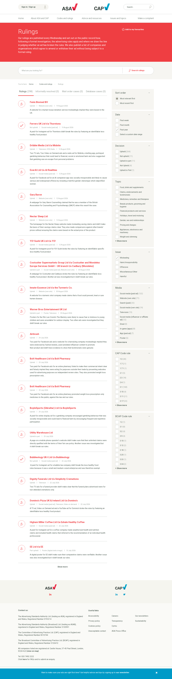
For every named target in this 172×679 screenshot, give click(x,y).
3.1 (123, 387)
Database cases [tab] (96, 91)
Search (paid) (127, 303)
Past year (124, 130)
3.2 (122, 431)
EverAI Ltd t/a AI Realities (43, 170)
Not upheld (126, 156)
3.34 (123, 464)
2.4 (122, 382)
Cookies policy (94, 626)
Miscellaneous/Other (128, 272)
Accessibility (93, 616)
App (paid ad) (127, 333)
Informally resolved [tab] (47, 91)
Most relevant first (127, 98)
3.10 (123, 392)
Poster (124, 338)
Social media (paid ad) (131, 293)
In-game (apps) (127, 329)
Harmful (123, 276)
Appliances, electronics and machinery (131, 231)
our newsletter (122, 672)
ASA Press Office (119, 631)
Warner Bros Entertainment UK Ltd (48, 309)
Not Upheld (126, 165)
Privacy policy (94, 621)
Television (126, 312)
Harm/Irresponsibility (128, 262)
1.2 (122, 422)
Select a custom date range (131, 134)
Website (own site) (129, 298)
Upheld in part (127, 161)
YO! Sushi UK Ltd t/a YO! (43, 241)
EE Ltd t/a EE (36, 546)
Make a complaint (146, 18)
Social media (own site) (131, 307)
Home (21, 18)
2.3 (123, 378)
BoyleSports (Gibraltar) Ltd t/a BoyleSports (53, 408)
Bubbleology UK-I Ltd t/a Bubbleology (49, 457)
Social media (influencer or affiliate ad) (134, 318)
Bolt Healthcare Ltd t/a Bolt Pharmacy (50, 358)
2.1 (122, 373)
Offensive (124, 267)
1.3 (123, 359)
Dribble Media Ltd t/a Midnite (45, 145)
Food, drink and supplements (132, 187)
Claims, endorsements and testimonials (131, 193)
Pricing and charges (128, 225)
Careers (115, 616)
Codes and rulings (65, 18)
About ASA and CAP (40, 18)
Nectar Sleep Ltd (39, 216)
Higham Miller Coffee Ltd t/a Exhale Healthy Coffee (57, 522)
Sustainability (140, 621)
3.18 (123, 450)
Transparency (117, 621)
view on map (32, 651)
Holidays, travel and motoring (132, 216)
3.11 (123, 396)
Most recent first (127, 103)
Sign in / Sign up (28, 7)
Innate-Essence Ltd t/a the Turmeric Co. (51, 287)
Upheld (125, 151)
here (25, 659)
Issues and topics (118, 18)
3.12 (123, 445)
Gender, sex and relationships (132, 220)
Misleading (124, 258)
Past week (124, 120)
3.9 (122, 436)
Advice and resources (92, 18)
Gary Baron (36, 194)
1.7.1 (123, 368)
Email (123, 324)
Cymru (114, 626)
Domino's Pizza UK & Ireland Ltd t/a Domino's (54, 500)
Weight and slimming (128, 237)
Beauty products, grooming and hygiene (132, 205)
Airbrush (34, 334)
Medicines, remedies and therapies (134, 199)
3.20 (123, 455)
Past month (124, 125)
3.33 (123, 459)
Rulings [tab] (26, 91)
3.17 (123, 401)
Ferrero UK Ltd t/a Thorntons (45, 123)
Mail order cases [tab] (72, 91)
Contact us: (23, 610)
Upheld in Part (127, 170)
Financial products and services (133, 211)
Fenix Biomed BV (39, 102)
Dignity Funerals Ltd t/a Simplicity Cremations (54, 479)
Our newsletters (141, 616)
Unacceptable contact (97, 631)
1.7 (123, 364)
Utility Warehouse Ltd (41, 432)
